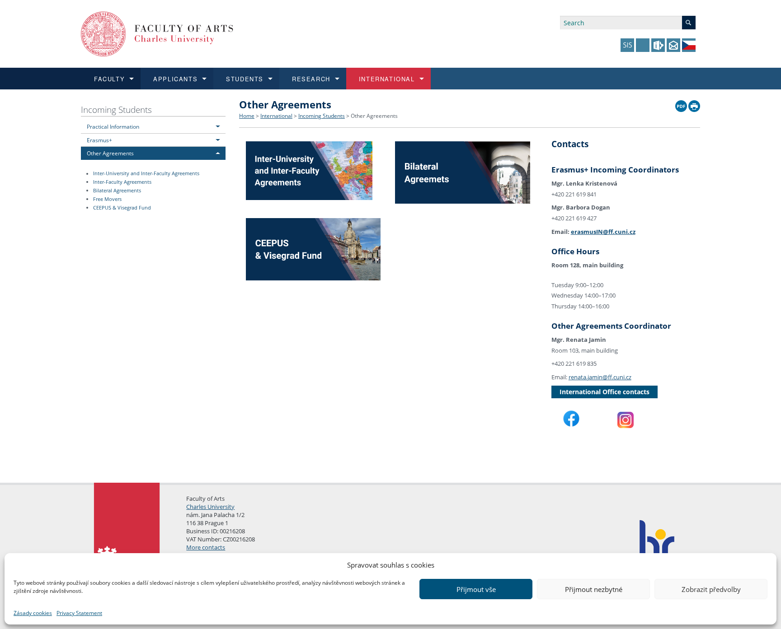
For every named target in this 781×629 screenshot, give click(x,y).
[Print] (694, 104)
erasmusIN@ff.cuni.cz (603, 232)
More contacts (205, 547)
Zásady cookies (33, 613)
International (276, 115)
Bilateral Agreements (117, 190)
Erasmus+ (99, 140)
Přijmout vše (476, 589)
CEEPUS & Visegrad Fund (122, 208)
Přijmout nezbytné (593, 589)
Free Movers (107, 199)
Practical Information (113, 126)
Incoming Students (116, 109)
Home (246, 115)
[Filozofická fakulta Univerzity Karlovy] (157, 33)
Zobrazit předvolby (711, 589)
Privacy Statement (79, 613)
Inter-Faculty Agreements (122, 182)
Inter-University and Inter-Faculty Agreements (146, 174)
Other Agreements (110, 153)
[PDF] (681, 104)
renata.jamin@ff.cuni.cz (600, 377)
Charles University (210, 507)
